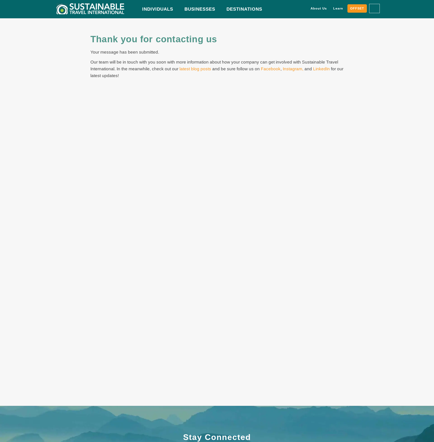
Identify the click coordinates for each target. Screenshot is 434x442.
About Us (319, 8)
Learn (338, 8)
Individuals (157, 9)
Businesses (199, 9)
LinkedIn (321, 68)
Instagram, (292, 68)
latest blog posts (195, 68)
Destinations (244, 9)
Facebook (271, 68)
